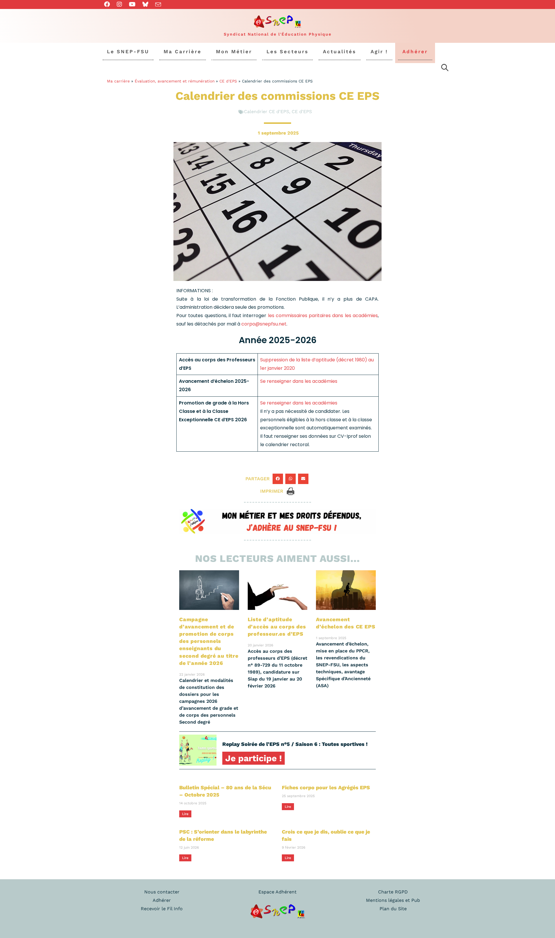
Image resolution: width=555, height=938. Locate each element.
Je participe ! (253, 758)
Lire (185, 814)
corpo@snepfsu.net (263, 324)
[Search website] (445, 68)
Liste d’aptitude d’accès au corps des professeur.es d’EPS (277, 626)
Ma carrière (118, 81)
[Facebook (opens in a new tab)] (108, 4)
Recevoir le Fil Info (162, 908)
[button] (278, 479)
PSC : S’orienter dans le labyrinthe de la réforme (223, 835)
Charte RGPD (393, 892)
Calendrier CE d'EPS (266, 111)
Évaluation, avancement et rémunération (174, 81)
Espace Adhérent (277, 892)
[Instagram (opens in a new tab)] (119, 4)
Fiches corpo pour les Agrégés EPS (326, 787)
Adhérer (162, 900)
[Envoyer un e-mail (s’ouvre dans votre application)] (158, 4)
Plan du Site (393, 908)
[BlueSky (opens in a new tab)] (145, 4)
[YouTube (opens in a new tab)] (132, 4)
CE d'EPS (228, 81)
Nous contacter (162, 892)
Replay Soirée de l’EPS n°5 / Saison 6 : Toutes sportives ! (295, 744)
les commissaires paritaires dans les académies (322, 315)
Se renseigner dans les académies (298, 381)
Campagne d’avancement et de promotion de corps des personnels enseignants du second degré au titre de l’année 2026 (208, 641)
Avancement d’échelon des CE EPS (345, 623)
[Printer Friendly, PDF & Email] (290, 491)
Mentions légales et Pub (393, 900)
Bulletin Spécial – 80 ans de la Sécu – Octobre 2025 (225, 791)
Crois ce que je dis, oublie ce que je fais (326, 835)
